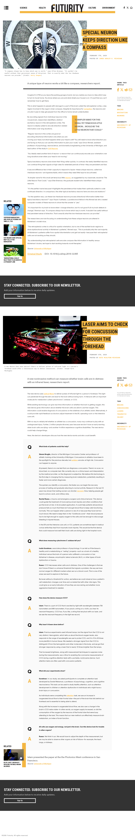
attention (70, 696)
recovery (80, 491)
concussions (123, 408)
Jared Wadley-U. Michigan (110, 59)
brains (120, 110)
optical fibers (49, 394)
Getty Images (36, 75)
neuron (68, 178)
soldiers (75, 460)
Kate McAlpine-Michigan (109, 358)
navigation (122, 113)
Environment (108, 8)
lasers (120, 411)
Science (23, 8)
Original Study (34, 254)
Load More (67, 818)
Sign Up (20, 296)
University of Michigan (124, 126)
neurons (120, 116)
